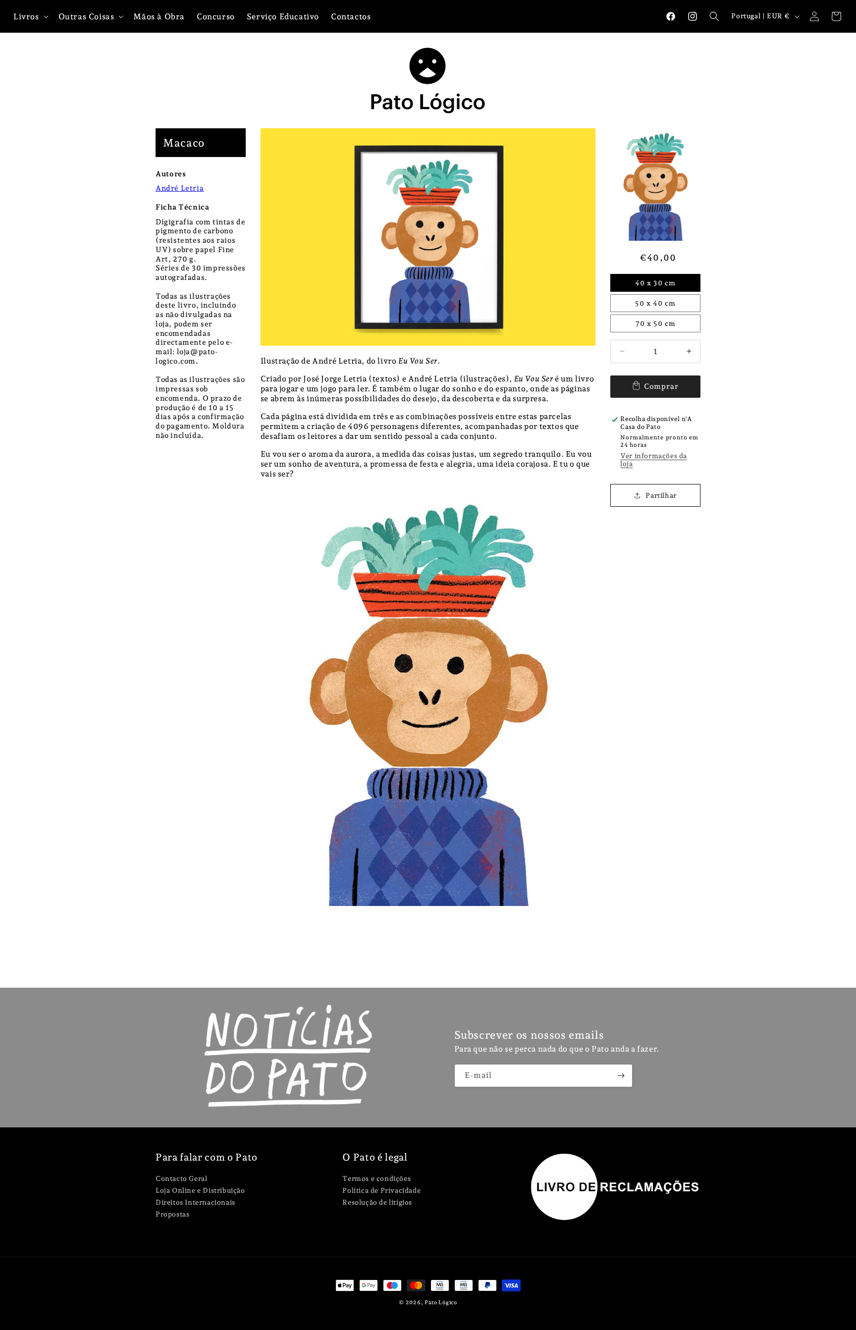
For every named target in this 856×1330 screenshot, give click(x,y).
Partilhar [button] (660, 495)
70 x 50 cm (656, 323)
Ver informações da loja (653, 460)
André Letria (180, 188)
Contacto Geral (181, 1178)
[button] (714, 16)
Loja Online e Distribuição (200, 1190)
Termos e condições (376, 1178)
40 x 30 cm (655, 283)
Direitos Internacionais (195, 1202)
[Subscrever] (621, 1075)
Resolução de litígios (377, 1202)
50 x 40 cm (655, 303)
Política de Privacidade (381, 1190)
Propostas (172, 1214)
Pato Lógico (441, 1302)
